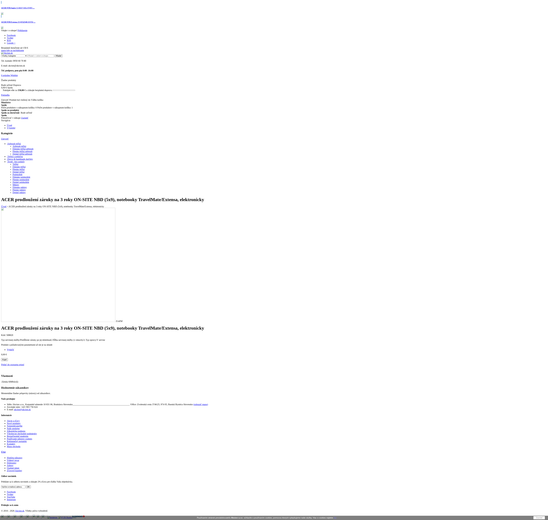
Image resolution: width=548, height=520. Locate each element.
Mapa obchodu (13, 446)
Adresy (10, 465)
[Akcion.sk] (7, 53)
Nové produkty (14, 423)
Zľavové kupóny (14, 470)
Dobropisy (11, 463)
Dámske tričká (19, 167)
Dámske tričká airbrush (23, 149)
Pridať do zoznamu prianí (12, 364)
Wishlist (14, 75)
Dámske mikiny (20, 187)
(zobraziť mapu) (200, 404)
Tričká (15, 164)
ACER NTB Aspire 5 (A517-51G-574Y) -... (18, 8)
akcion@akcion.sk (22, 409)
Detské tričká (18, 172)
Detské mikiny (19, 192)
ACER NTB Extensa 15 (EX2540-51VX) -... (18, 22)
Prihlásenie (22, 30)
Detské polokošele (21, 182)
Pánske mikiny (19, 190)
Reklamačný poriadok (17, 441)
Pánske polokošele (21, 179)
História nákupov (14, 458)
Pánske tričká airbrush (22, 151)
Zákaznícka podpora (16, 431)
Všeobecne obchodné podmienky (22, 433)
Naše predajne (13, 428)
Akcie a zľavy (13, 421)
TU (335, 518)
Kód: (3, 335)
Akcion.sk (19, 511)
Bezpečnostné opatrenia (17, 436)
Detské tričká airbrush (22, 154)
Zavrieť (539, 518)
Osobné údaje (13, 468)
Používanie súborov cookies (19, 439)
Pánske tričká (19, 169)
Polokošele (17, 174)
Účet (3, 452)
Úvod (3, 206)
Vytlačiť (10, 349)
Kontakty (11, 444)
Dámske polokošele (21, 177)
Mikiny (16, 185)
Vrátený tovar (13, 460)
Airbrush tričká (19, 146)
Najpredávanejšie (14, 426)
